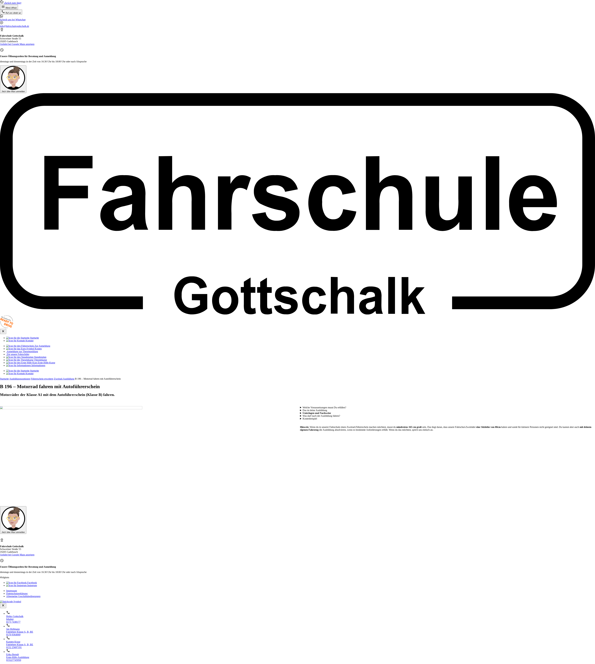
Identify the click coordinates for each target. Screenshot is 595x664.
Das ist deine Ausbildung (315, 410)
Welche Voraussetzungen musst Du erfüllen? (324, 407)
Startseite (4, 378)
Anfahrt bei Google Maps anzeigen (17, 44)
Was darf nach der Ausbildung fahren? (321, 416)
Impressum (11, 590)
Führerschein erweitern (42, 378)
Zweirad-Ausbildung (64, 378)
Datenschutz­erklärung (17, 593)
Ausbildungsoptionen (19, 378)
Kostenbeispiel (310, 418)
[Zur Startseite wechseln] (297, 313)
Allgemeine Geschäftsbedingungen (23, 596)
